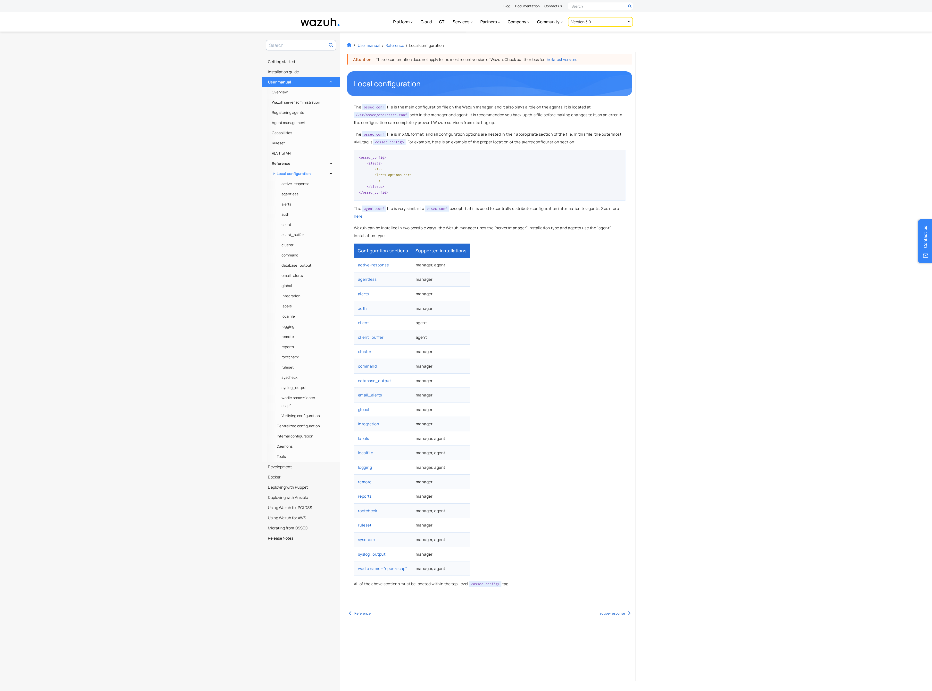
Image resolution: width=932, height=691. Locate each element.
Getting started (281, 61)
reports (288, 346)
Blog (506, 6)
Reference (301, 162)
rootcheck (290, 357)
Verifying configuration (301, 415)
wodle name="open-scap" (299, 401)
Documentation (527, 6)
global (287, 285)
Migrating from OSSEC (288, 528)
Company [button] (517, 22)
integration (291, 295)
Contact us (553, 6)
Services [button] (461, 22)
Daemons (285, 446)
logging (288, 326)
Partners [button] (489, 22)
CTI (442, 22)
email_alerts (292, 275)
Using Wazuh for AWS (287, 517)
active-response (295, 183)
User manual (299, 81)
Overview (280, 92)
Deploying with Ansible (288, 497)
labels (287, 306)
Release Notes (280, 538)
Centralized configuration (298, 425)
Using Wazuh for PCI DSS (290, 507)
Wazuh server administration (296, 102)
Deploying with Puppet (288, 487)
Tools (281, 456)
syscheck (289, 377)
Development (280, 466)
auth (285, 214)
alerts (286, 204)
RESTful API (281, 153)
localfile (288, 316)
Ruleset (278, 143)
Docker (274, 477)
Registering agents (288, 112)
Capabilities (282, 132)
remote (288, 336)
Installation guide (283, 71)
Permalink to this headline (424, 83)
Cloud (426, 22)
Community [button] (548, 22)
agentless (290, 194)
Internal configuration (295, 436)
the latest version (560, 59)
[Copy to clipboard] (620, 155)
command (290, 255)
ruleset (288, 367)
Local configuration (304, 172)
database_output (296, 265)
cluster (287, 244)
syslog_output (294, 387)
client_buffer (293, 234)
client (286, 224)
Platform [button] (401, 22)
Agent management (289, 122)
